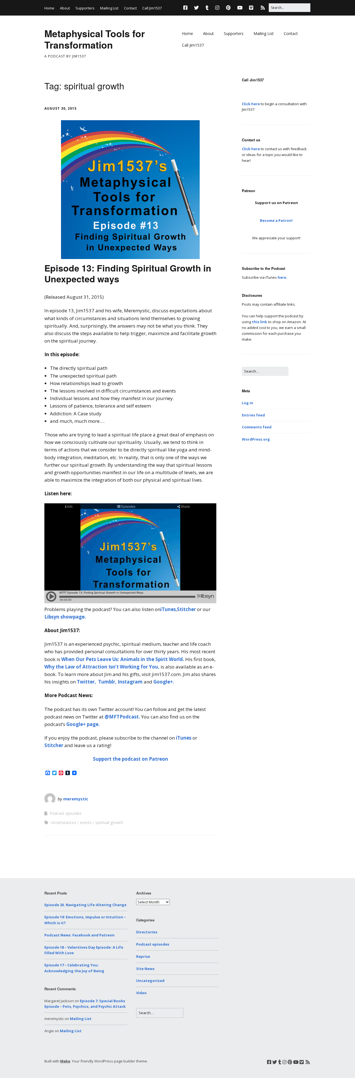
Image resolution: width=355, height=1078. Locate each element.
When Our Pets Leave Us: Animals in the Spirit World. (122, 659)
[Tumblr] (207, 7)
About (65, 8)
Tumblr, (107, 682)
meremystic (75, 798)
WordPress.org (256, 439)
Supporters (85, 8)
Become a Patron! (276, 220)
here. (282, 277)
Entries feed (253, 415)
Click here (251, 103)
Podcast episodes (66, 813)
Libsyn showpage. (65, 617)
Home (49, 8)
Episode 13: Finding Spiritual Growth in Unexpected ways (127, 273)
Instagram (130, 682)
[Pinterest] (228, 7)
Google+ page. (83, 724)
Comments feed (257, 426)
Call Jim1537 (152, 8)
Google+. (163, 682)
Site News (145, 968)
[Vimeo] (251, 7)
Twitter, (86, 682)
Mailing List (109, 8)
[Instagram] (217, 7)
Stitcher (187, 609)
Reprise (143, 956)
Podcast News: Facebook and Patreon (79, 935)
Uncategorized (150, 980)
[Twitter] (196, 7)
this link (259, 321)
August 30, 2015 (60, 108)
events (86, 822)
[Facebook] (186, 7)
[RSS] (262, 7)
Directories (146, 931)
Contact (130, 8)
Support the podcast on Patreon (130, 759)
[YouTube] (239, 7)
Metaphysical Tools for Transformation (94, 39)
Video (141, 992)
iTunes (168, 609)
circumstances (63, 822)
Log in (247, 402)
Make (65, 1061)
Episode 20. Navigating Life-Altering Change (85, 904)
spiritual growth (109, 822)
